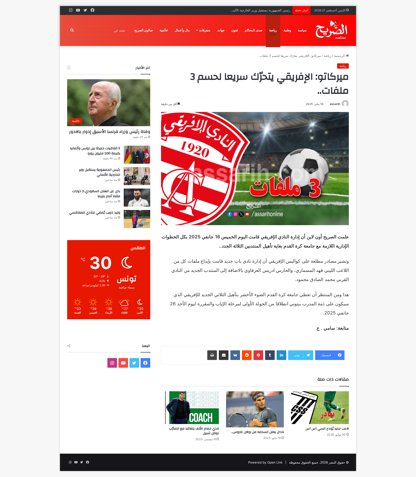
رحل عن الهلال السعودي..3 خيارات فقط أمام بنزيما (96, 194)
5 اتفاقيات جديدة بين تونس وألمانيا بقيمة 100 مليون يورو (95, 151)
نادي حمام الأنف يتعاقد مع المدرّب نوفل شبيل (194, 430)
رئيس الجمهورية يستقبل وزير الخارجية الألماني (259, 10)
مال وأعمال (182, 30)
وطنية (287, 30)
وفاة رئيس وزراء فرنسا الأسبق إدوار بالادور (109, 132)
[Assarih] (332, 30)
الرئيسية (340, 56)
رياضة (273, 30)
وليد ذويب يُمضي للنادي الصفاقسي (94, 212)
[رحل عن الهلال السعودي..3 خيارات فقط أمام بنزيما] (137, 198)
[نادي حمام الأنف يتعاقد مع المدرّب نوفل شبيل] (190, 407)
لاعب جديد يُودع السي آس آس (327, 428)
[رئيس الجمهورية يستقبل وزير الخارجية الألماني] (137, 176)
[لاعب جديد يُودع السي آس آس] (320, 407)
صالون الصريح (143, 30)
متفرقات (204, 30)
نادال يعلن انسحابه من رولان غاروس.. (257, 432)
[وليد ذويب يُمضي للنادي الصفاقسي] (137, 219)
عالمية (164, 30)
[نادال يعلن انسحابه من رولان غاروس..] (255, 409)
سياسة (302, 30)
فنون (234, 30)
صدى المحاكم (253, 30)
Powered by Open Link (265, 462)
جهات (221, 30)
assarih (335, 104)
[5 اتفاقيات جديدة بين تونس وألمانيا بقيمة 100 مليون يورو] (137, 155)
